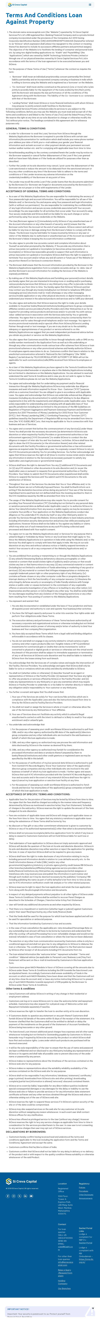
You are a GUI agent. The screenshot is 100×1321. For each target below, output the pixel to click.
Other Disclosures (86, 1195)
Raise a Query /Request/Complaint (65, 1273)
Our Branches (64, 1288)
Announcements (85, 1198)
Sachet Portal (85, 1243)
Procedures (83, 1191)
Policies (82, 1188)
